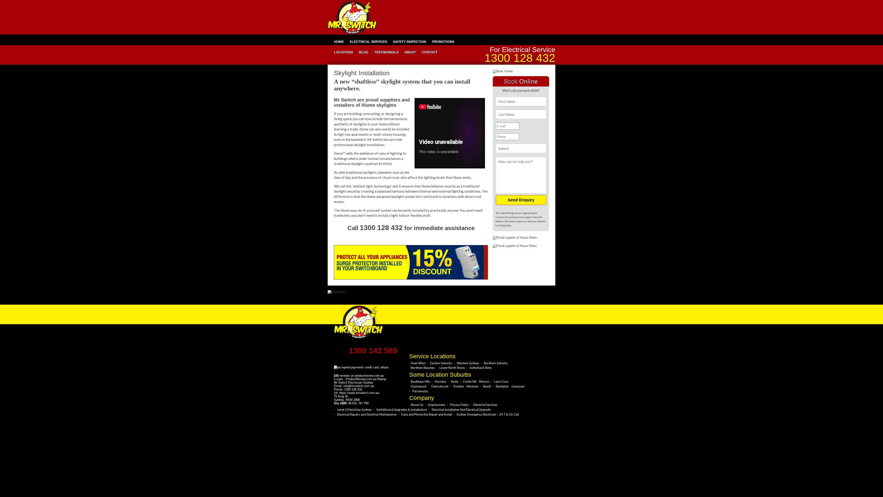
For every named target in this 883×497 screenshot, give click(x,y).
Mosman (472, 386)
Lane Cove (501, 381)
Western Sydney (468, 363)
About (410, 52)
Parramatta (420, 391)
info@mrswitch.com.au (358, 386)
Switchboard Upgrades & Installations (401, 409)
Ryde (454, 381)
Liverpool (518, 386)
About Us (417, 405)
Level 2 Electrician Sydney (354, 409)
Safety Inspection (409, 41)
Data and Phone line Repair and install (426, 414)
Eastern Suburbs (441, 363)
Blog (363, 52)
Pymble (458, 386)
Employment (436, 405)
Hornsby (440, 381)
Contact (430, 52)
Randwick (502, 386)
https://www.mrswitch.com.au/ (359, 393)
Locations (343, 52)
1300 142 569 (373, 350)
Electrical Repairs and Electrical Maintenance (366, 414)
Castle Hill (469, 381)
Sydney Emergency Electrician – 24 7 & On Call (488, 414)
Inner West (418, 363)
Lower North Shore (452, 368)
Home (339, 41)
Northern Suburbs (496, 363)
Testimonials (386, 52)
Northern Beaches (423, 368)
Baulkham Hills (420, 381)
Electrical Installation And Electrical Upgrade (461, 409)
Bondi (487, 386)
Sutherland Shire (480, 368)
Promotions (443, 41)
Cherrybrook (440, 386)
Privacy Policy (459, 405)
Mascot (484, 381)
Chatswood (418, 386)
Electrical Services (368, 41)
